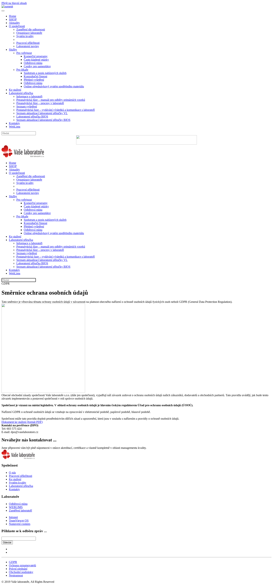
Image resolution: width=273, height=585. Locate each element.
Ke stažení (15, 89)
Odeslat (7, 542)
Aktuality (14, 22)
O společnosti (17, 26)
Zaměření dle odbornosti (30, 29)
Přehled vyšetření (34, 79)
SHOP (13, 19)
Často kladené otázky (36, 59)
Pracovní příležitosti (28, 42)
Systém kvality (25, 36)
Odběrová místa (33, 63)
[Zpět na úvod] (7, 6)
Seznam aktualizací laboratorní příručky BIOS (43, 119)
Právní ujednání (18, 568)
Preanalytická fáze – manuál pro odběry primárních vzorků (50, 99)
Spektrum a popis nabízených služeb (45, 73)
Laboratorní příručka (21, 93)
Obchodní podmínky (21, 572)
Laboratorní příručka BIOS (32, 116)
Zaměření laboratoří (20, 510)
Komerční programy (36, 56)
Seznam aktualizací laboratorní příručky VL (42, 113)
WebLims (14, 126)
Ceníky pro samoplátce (37, 66)
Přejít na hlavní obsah (14, 3)
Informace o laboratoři (29, 96)
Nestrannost (16, 575)
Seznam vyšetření (26, 106)
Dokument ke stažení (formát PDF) (22, 422)
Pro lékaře (22, 69)
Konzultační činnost (35, 76)
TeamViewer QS (19, 520)
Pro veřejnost (24, 53)
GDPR (13, 562)
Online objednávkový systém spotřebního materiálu (54, 86)
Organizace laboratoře (29, 32)
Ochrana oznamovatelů (22, 565)
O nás (12, 472)
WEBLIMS (16, 507)
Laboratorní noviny (27, 46)
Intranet (13, 517)
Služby (13, 49)
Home (12, 16)
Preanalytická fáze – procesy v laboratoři (40, 103)
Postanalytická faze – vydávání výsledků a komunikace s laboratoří (55, 109)
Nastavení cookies (19, 523)
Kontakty (14, 123)
